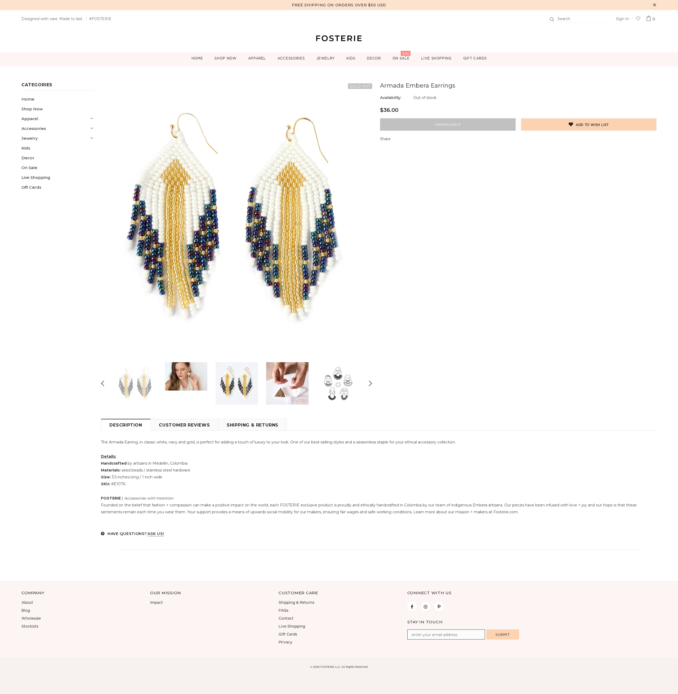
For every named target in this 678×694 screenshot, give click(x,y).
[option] (236, 218)
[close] (654, 5)
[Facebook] (412, 606)
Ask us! (156, 533)
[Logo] (339, 37)
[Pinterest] (439, 606)
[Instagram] (425, 606)
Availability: (390, 97)
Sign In (622, 18)
